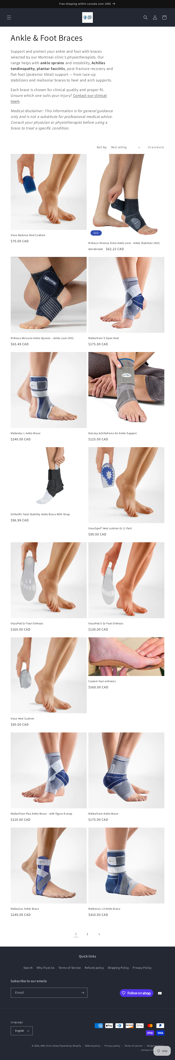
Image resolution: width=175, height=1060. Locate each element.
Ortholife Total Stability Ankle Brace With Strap (40, 514)
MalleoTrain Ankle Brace (103, 813)
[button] (9, 17)
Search (28, 968)
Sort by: (102, 147)
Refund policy (94, 968)
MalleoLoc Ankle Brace (25, 909)
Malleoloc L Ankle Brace (26, 433)
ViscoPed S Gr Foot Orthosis (105, 623)
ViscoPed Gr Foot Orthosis (27, 623)
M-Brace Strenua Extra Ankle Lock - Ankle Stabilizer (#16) (124, 243)
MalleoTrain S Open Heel (103, 338)
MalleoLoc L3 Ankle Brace (104, 909)
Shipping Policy (118, 968)
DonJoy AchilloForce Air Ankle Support (112, 433)
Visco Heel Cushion (22, 718)
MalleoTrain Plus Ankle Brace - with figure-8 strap (41, 813)
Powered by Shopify (70, 1045)
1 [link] (76, 934)
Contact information (152, 1049)
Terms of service (134, 1045)
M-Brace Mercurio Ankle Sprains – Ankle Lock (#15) (42, 338)
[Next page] (99, 934)
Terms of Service (69, 968)
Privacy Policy (142, 968)
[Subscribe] (82, 993)
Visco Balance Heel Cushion (28, 235)
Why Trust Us (45, 968)
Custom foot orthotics (102, 681)
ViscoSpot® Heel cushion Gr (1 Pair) (110, 528)
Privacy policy (112, 1045)
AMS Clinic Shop (50, 1045)
